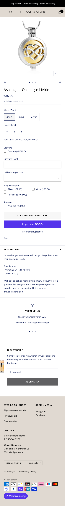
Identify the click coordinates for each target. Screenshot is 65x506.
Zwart (9, 116)
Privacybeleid (10, 415)
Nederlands (33, 463)
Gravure (8, 147)
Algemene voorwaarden (15, 410)
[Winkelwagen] (59, 12)
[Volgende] (60, 82)
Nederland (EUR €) (13, 463)
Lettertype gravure (13, 172)
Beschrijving (12, 249)
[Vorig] (5, 82)
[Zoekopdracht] (10, 12)
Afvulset (8, 202)
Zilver (34, 116)
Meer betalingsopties (32, 231)
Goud (21, 116)
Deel (6, 238)
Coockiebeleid (10, 421)
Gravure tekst (11, 159)
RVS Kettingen (11, 185)
